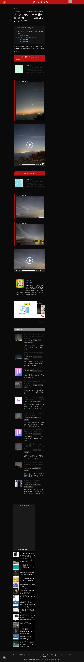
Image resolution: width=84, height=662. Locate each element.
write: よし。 (40, 322)
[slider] (28, 164)
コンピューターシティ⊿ (42, 659)
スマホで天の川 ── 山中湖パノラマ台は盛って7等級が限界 (34, 464)
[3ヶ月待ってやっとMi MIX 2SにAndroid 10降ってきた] (19, 432)
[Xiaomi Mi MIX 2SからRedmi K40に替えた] (19, 483)
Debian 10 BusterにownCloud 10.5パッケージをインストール (27, 638)
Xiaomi (25, 342)
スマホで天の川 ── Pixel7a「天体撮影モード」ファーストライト (34, 446)
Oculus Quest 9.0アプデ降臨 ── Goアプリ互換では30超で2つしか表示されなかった (24, 618)
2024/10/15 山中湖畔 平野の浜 (27, 38)
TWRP (25, 387)
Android (29, 11)
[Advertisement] (24, 516)
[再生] (16, 164)
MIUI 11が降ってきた (31, 369)
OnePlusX (40, 385)
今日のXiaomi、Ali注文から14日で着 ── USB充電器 (27, 610)
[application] (29, 145)
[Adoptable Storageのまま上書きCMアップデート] (19, 384)
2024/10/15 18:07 (25, 40)
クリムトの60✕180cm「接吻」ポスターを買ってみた (27, 579)
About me (29, 282)
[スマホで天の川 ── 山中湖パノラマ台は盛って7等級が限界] (19, 465)
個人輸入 (26, 486)
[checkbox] (4, 657)
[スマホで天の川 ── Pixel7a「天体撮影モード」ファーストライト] (19, 447)
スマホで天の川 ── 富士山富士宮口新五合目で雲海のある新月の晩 (34, 336)
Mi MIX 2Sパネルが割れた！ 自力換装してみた (27, 561)
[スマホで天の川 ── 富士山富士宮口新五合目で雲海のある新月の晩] (19, 337)
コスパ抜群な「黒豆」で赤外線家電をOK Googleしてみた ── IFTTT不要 (27, 555)
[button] (29, 144)
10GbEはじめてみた (25, 624)
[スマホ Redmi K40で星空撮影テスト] (19, 356)
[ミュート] (40, 164)
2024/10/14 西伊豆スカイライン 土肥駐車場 (30, 32)
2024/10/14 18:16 (25, 35)
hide (32, 28)
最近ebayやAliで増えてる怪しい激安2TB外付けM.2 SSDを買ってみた (27, 644)
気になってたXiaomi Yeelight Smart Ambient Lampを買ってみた (27, 631)
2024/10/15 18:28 (25, 42)
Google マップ (28, 65)
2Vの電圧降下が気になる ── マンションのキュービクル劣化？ (27, 567)
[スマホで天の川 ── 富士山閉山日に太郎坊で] (19, 416)
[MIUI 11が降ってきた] (19, 372)
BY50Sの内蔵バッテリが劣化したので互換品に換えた (27, 573)
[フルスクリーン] (43, 164)
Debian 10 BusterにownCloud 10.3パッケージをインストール (27, 604)
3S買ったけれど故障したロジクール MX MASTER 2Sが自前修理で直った (27, 592)
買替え (30, 486)
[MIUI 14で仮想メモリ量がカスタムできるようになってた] (19, 400)
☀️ (4, 2)
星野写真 (40, 11)
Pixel (34, 11)
